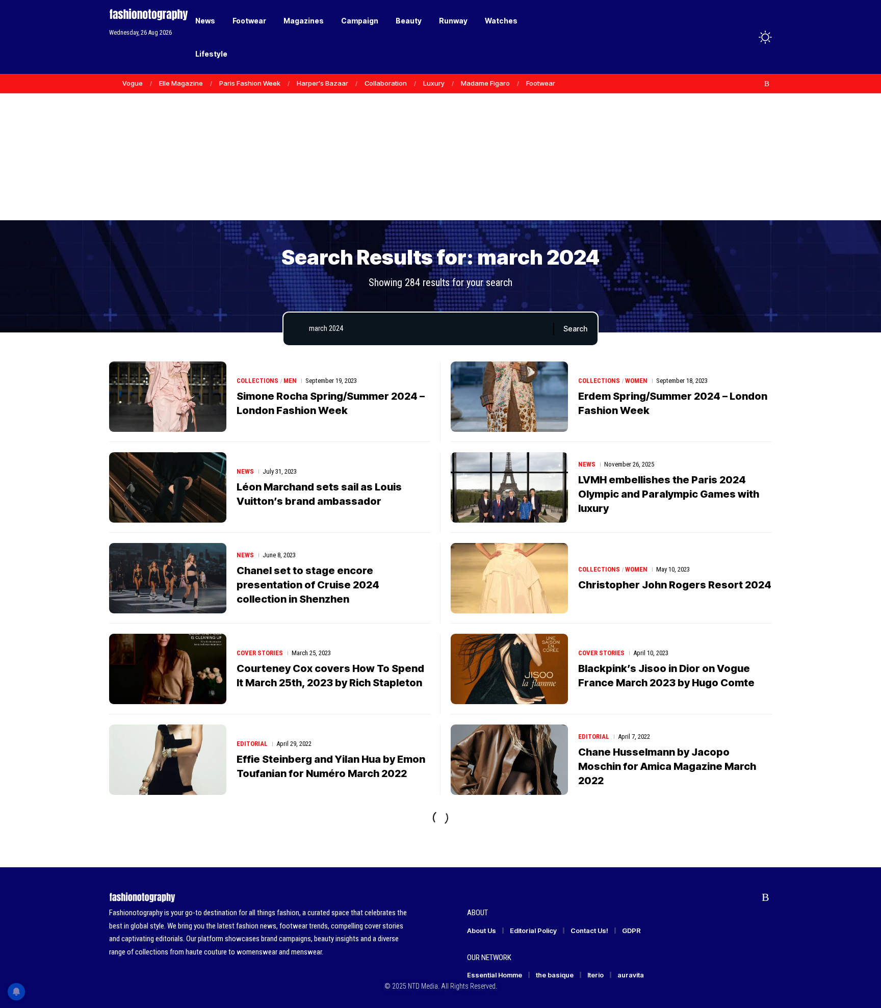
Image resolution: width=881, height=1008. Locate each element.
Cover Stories (260, 653)
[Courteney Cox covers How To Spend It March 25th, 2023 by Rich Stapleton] (167, 669)
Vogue (132, 83)
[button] (746, 37)
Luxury (434, 83)
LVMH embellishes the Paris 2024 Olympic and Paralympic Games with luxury (668, 494)
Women (636, 380)
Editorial (252, 743)
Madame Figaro (485, 83)
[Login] (725, 37)
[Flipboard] (756, 83)
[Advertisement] (440, 142)
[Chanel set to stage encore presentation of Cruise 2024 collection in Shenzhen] (167, 578)
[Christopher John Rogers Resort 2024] (509, 578)
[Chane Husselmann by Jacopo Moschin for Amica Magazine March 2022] (509, 760)
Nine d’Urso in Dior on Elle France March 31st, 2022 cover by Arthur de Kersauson (327, 947)
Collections (257, 380)
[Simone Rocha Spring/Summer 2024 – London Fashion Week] (167, 396)
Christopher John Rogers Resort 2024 (674, 585)
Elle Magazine (181, 83)
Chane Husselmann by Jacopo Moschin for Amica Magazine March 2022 (667, 766)
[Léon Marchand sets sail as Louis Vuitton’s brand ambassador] (167, 487)
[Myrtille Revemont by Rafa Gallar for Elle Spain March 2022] (167, 850)
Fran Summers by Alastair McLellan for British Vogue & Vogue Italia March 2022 (674, 857)
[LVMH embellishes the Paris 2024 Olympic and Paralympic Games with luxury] (509, 487)
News (245, 471)
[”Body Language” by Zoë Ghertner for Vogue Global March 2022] (509, 941)
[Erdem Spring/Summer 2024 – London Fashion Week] (509, 396)
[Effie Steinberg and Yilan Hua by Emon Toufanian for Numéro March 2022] (167, 760)
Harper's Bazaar (322, 83)
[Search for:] (427, 329)
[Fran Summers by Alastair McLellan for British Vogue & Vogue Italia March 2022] (509, 850)
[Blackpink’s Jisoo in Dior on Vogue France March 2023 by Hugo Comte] (509, 669)
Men (290, 380)
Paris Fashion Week (249, 83)
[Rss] (767, 83)
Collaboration (386, 83)
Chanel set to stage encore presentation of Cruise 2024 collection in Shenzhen (308, 584)
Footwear (540, 83)
